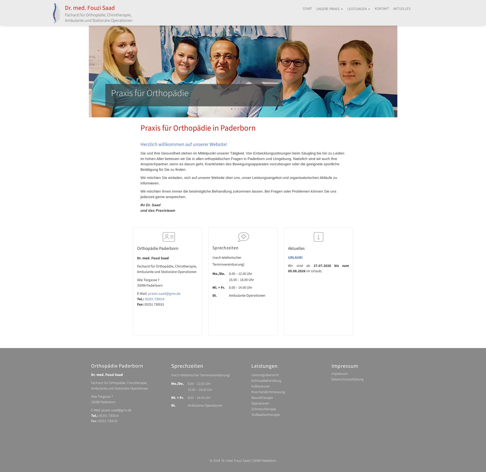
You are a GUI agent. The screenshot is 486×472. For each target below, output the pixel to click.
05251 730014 (154, 299)
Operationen (260, 404)
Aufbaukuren (260, 387)
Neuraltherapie (262, 398)
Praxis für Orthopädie (150, 93)
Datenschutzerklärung (347, 380)
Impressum (339, 374)
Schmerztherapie (263, 410)
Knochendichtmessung (268, 393)
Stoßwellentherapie (265, 415)
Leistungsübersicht (265, 376)
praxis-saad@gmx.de (164, 293)
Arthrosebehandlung (266, 381)
